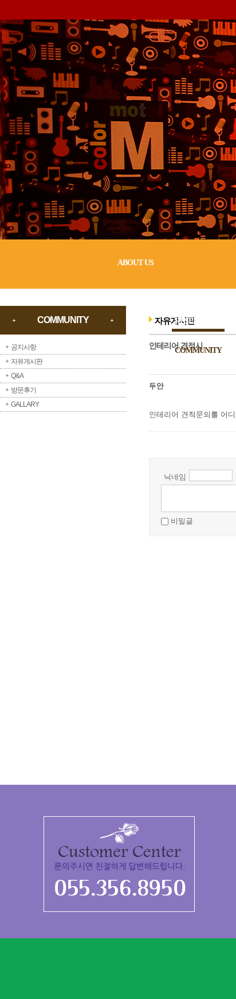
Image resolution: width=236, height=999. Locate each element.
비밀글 (182, 521)
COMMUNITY (198, 350)
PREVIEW (192, 292)
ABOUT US (135, 262)
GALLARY (25, 404)
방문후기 (23, 390)
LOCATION (194, 379)
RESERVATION (200, 321)
